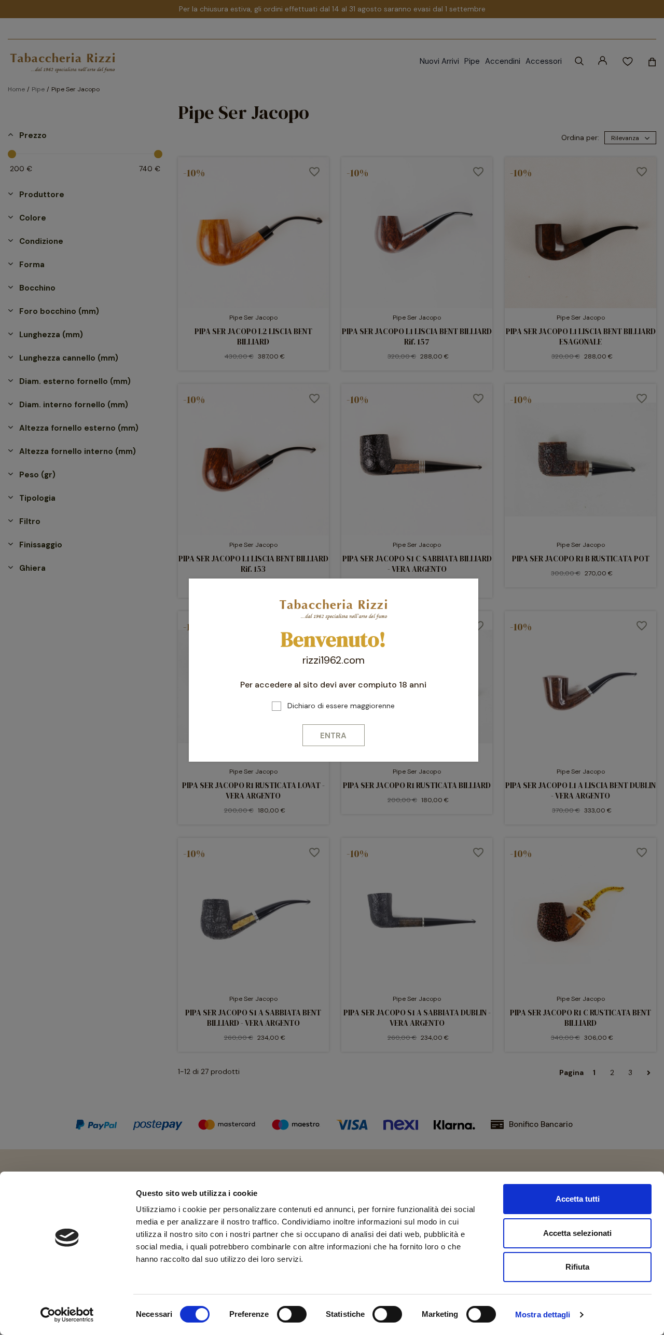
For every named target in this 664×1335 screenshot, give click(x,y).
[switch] (292, 1314)
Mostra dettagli (543, 1314)
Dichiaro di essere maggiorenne (341, 705)
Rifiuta (577, 1266)
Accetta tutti (578, 1198)
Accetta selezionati (577, 1233)
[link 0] (67, 1315)
